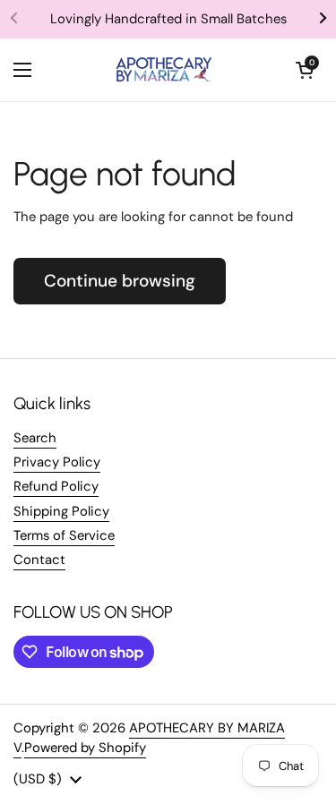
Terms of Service (64, 535)
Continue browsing (119, 280)
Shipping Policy (61, 511)
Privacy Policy (56, 462)
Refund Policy (56, 486)
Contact (39, 560)
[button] (305, 70)
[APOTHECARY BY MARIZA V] (163, 70)
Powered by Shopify (85, 748)
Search (34, 438)
